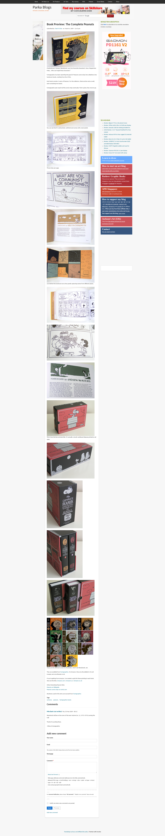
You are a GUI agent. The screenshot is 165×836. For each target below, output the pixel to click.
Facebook (111, 183)
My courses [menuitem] (75, 1)
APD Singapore (106, 191)
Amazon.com (61, 681)
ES (129, 202)
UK (119, 202)
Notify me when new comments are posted (62, 803)
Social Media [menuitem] (100, 1)
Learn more (121, 213)
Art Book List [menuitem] (45, 1)
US (113, 202)
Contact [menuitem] (110, 1)
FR (124, 202)
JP (103, 204)
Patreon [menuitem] (91, 1)
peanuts (55, 700)
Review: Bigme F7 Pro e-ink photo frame (115, 123)
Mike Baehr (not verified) (54, 711)
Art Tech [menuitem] (66, 1)
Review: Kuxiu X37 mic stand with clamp (115, 153)
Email (48, 744)
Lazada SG (120, 206)
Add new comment (52, 812)
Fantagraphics (64, 672)
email (105, 183)
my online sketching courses (116, 160)
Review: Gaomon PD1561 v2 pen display (115, 150)
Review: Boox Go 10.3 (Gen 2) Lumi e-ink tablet (117, 139)
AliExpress (105, 206)
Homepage (50, 754)
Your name (50, 738)
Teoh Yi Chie (58, 28)
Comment (50, 761)
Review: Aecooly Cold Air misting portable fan (117, 127)
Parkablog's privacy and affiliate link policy (76, 832)
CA (116, 202)
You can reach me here (108, 232)
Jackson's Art (123, 204)
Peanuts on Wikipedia (53, 687)
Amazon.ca (69, 681)
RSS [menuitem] (83, 1)
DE (122, 202)
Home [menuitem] (36, 1)
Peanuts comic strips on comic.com (57, 689)
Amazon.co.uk (78, 681)
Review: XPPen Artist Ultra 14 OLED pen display (117, 125)
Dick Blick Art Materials (111, 204)
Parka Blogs (42, 7)
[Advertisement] (115, 103)
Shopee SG (112, 206)
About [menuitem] (117, 1)
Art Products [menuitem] (56, 1)
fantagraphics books (65, 700)
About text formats (53, 774)
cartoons (49, 700)
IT (126, 202)
